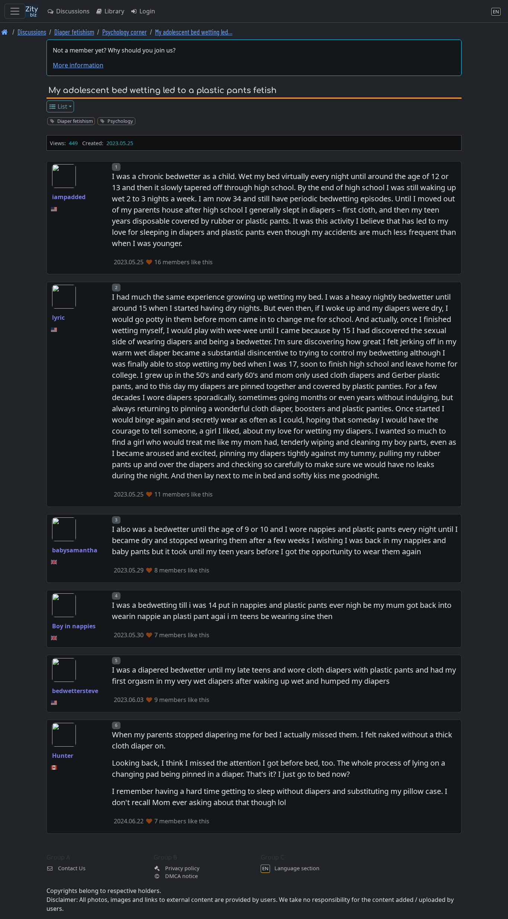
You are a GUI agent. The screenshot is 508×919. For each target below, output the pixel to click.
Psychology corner (124, 32)
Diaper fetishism (74, 32)
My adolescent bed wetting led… (193, 32)
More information (78, 65)
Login (146, 11)
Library (113, 11)
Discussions (72, 11)
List (61, 106)
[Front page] (4, 32)
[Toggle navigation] (14, 11)
